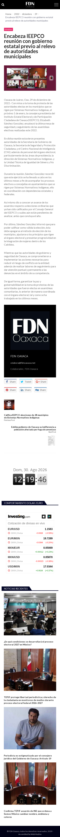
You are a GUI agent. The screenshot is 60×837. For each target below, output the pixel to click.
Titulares (8, 751)
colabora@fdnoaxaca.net (22, 363)
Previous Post (9, 420)
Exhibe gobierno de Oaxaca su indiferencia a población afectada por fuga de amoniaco (33, 428)
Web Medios (36, 834)
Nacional (8, 638)
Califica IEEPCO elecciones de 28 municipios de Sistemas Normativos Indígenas (26, 416)
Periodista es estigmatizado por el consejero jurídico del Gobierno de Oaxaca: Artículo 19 (28, 757)
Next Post (52, 432)
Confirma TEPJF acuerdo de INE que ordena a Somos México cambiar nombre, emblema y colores (28, 814)
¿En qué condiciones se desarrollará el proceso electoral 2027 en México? (28, 643)
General (8, 29)
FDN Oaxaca (19, 356)
